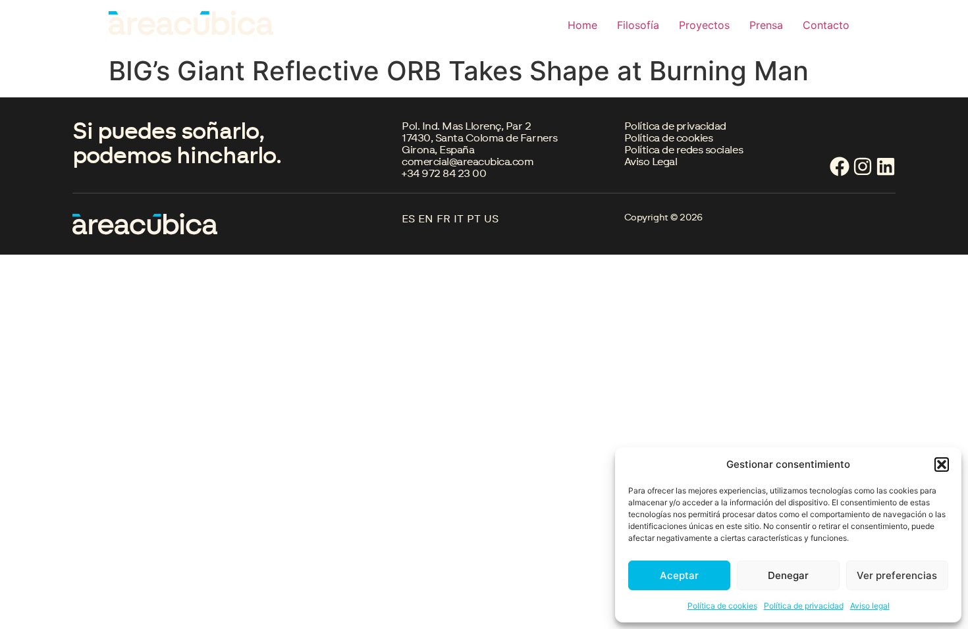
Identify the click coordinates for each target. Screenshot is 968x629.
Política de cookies (722, 606)
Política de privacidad (804, 606)
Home (582, 25)
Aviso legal (870, 606)
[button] (941, 464)
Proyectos (704, 25)
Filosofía (638, 25)
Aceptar (679, 575)
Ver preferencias (897, 575)
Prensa (766, 25)
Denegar (788, 575)
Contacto (826, 25)
